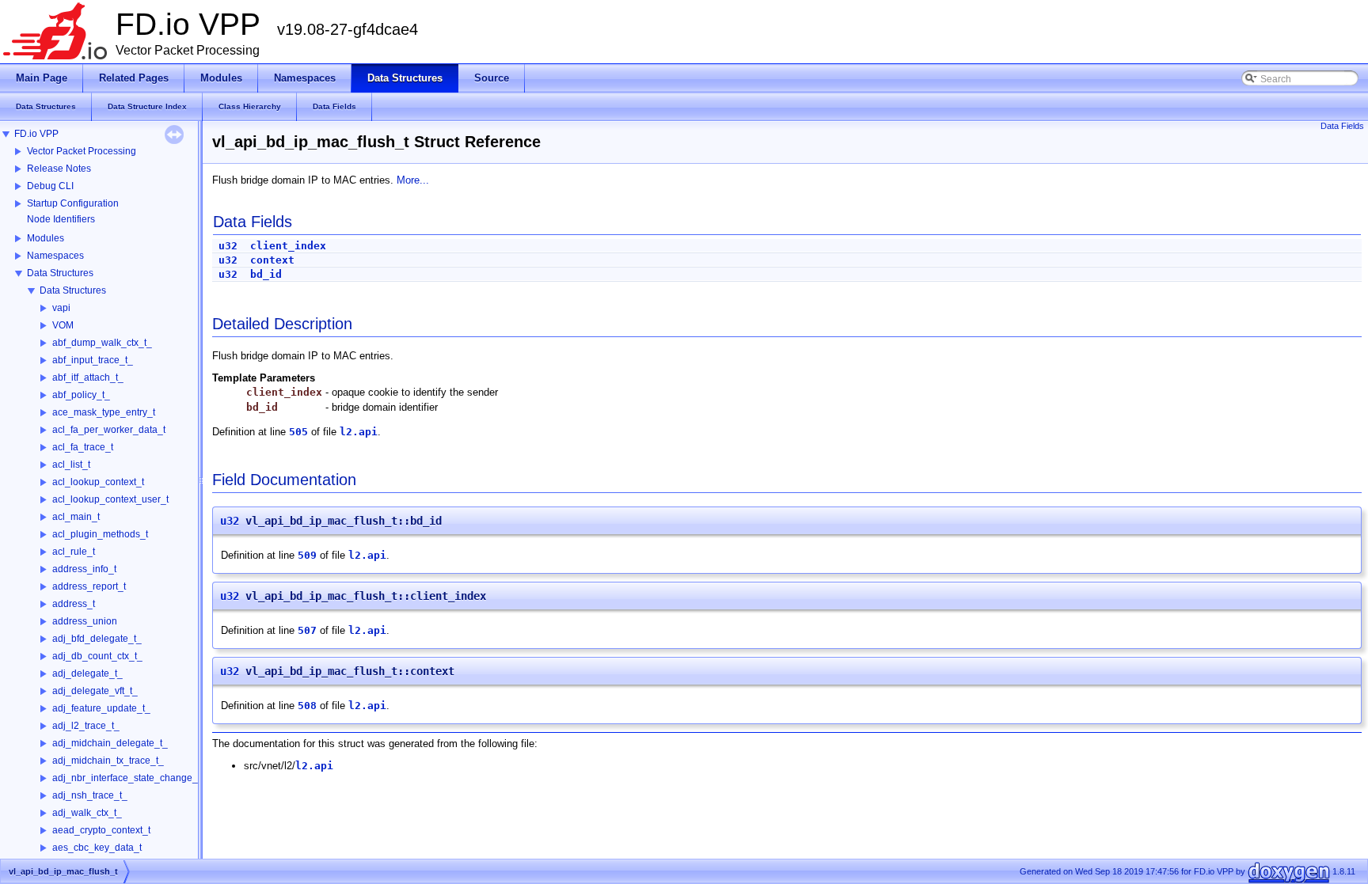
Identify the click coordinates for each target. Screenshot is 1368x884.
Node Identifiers (61, 219)
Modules (45, 238)
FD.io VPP (36, 133)
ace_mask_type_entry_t (103, 412)
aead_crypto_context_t (101, 830)
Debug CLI (50, 186)
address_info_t (84, 569)
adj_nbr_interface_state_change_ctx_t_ (137, 777)
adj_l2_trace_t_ (86, 725)
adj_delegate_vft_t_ (95, 690)
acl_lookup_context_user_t (110, 499)
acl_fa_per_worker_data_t (108, 429)
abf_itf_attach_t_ (88, 377)
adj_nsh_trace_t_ (89, 795)
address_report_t (89, 586)
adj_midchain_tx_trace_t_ (108, 760)
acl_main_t (76, 516)
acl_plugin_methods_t (100, 534)
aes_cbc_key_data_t (97, 847)
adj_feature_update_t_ (101, 708)
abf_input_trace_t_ (92, 360)
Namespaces (55, 255)
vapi (61, 307)
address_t (73, 603)
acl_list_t (71, 464)
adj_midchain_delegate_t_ (110, 743)
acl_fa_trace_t (82, 447)
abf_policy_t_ (81, 394)
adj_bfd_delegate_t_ (97, 638)
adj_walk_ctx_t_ (87, 812)
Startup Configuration (73, 203)
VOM (63, 325)
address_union (84, 621)
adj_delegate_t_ (87, 673)
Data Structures (60, 273)
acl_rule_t (73, 551)
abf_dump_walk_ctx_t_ (102, 342)
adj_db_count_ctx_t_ (97, 656)
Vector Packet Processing (81, 151)
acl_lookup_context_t (98, 482)
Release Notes (59, 168)
